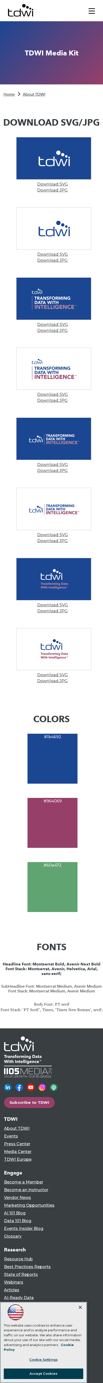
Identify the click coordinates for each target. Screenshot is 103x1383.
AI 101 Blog (15, 1213)
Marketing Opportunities (29, 1205)
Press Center (17, 1144)
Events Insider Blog (23, 1228)
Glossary (13, 1236)
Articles (11, 1290)
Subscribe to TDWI (30, 1102)
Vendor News (17, 1197)
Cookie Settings (43, 1360)
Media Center (18, 1151)
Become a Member (23, 1182)
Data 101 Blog (17, 1220)
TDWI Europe (18, 1159)
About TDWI (34, 94)
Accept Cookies (44, 1374)
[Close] (80, 1307)
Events (11, 1136)
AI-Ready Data (19, 1297)
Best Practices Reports (27, 1266)
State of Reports (21, 1274)
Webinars (13, 1282)
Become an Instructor (26, 1189)
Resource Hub (18, 1259)
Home (9, 94)
